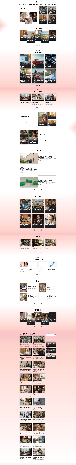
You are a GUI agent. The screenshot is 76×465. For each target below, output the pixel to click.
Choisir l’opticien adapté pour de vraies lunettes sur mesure (32, 296)
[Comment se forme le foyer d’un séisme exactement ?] (29, 182)
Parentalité (34, 431)
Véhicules (21, 63)
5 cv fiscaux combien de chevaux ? (37, 66)
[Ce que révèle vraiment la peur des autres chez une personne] (33, 264)
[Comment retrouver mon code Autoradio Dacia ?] (25, 76)
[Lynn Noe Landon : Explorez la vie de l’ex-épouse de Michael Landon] (42, 119)
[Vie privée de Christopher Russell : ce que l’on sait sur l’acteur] (52, 35)
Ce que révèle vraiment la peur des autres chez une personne (33, 269)
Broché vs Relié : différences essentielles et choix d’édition (36, 247)
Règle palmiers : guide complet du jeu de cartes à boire (25, 225)
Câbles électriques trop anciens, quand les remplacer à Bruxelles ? (25, 247)
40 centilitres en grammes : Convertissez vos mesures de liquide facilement (50, 248)
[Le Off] (38, 2)
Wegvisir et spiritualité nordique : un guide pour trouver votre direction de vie (38, 420)
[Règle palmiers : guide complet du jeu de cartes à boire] (25, 221)
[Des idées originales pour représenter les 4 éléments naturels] (47, 170)
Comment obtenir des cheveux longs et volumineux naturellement (23, 269)
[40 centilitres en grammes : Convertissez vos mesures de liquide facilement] (50, 242)
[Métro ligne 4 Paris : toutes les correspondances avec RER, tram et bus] (38, 206)
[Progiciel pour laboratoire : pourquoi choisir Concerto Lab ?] (23, 287)
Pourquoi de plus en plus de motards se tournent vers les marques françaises (38, 80)
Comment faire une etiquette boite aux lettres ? (51, 356)
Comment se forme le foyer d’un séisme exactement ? (45, 181)
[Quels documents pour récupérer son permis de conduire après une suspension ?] (25, 61)
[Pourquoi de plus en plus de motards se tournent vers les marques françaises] (38, 76)
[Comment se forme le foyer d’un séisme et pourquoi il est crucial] (29, 158)
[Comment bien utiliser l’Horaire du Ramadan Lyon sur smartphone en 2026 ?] (28, 18)
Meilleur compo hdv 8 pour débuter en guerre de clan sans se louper (52, 21)
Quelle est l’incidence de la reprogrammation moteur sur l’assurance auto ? (50, 65)
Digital (33, 381)
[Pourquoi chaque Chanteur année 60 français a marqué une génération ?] (34, 17)
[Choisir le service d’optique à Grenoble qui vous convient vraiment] (42, 287)
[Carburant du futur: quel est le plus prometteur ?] (50, 76)
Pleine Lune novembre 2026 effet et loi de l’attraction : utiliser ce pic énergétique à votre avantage (38, 407)
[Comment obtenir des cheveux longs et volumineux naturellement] (24, 264)
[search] (54, 2)
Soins (28, 285)
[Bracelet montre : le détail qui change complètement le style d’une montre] (52, 264)
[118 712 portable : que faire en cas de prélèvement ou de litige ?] (39, 364)
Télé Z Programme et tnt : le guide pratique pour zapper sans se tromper (51, 351)
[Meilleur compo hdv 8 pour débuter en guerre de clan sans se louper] (50, 206)
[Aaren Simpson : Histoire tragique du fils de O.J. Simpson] (45, 37)
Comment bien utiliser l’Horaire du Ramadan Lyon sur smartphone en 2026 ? (30, 321)
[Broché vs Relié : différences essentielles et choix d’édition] (38, 242)
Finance (20, 431)
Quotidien (34, 443)
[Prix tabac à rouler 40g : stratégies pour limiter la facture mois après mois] (25, 427)
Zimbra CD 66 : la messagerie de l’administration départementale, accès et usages (37, 37)
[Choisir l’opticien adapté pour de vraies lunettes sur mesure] (23, 297)
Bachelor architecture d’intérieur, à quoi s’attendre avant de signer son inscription (37, 102)
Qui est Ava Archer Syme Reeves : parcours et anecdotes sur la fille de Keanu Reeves (52, 117)
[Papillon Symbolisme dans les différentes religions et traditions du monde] (25, 206)
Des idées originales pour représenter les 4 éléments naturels (28, 169)
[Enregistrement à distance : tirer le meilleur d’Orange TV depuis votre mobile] (38, 317)
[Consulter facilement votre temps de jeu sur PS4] (52, 317)
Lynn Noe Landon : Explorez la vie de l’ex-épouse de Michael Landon (42, 123)
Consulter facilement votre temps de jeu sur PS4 (53, 320)
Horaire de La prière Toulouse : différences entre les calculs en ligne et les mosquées (43, 20)
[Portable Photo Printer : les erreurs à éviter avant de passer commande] (22, 17)
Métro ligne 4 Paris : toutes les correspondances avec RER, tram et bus (52, 12)
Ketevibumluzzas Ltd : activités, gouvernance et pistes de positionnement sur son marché (49, 102)
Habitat (20, 246)
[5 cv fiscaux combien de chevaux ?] (38, 61)
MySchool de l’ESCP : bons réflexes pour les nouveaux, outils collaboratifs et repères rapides (25, 102)
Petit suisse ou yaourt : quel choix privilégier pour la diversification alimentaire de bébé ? (51, 296)
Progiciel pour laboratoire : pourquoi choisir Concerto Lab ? (32, 287)
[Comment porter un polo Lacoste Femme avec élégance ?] (43, 264)
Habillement (21, 267)
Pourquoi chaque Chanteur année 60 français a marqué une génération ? (38, 225)
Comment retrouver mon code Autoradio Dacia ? (24, 81)
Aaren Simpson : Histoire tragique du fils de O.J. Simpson (45, 40)
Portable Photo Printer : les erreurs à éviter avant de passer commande (23, 319)
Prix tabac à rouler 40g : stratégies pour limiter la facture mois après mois (23, 142)
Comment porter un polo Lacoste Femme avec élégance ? (42, 269)
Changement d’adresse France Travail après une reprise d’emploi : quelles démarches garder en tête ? (30, 39)
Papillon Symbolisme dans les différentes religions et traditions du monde (43, 12)
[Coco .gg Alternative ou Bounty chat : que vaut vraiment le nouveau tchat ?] (45, 319)
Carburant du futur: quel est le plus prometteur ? (50, 81)
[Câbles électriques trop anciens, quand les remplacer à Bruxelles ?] (25, 242)
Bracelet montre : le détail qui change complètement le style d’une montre (52, 269)
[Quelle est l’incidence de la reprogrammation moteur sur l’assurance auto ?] (50, 61)
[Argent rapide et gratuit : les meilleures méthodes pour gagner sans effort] (33, 137)
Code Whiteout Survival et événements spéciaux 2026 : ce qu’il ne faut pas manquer (26, 420)
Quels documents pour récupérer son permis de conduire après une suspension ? (24, 65)
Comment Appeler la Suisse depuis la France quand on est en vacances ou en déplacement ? (50, 224)
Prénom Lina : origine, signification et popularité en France (51, 124)
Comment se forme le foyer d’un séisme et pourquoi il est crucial (45, 157)
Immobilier (39, 155)
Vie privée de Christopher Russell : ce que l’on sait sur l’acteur (52, 38)
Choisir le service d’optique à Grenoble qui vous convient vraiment (51, 287)
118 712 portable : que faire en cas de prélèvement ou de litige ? (24, 135)
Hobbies (20, 343)
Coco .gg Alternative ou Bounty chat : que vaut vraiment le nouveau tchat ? (45, 321)
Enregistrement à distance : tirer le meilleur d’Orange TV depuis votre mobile (38, 319)
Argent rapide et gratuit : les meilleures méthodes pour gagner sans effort (33, 141)
